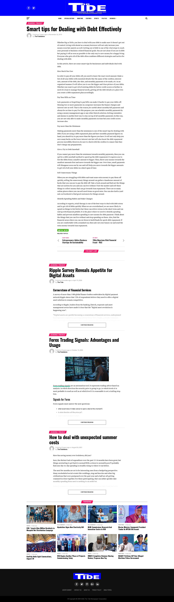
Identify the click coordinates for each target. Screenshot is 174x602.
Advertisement (67, 590)
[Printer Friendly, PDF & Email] (63, 230)
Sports (96, 18)
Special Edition (69, 18)
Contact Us (77, 590)
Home (60, 18)
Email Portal (108, 590)
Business (112, 18)
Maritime (80, 18)
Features (88, 18)
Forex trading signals (61, 385)
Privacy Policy (96, 590)
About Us (87, 590)
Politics (104, 18)
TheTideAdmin (40, 36)
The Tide (60, 282)
